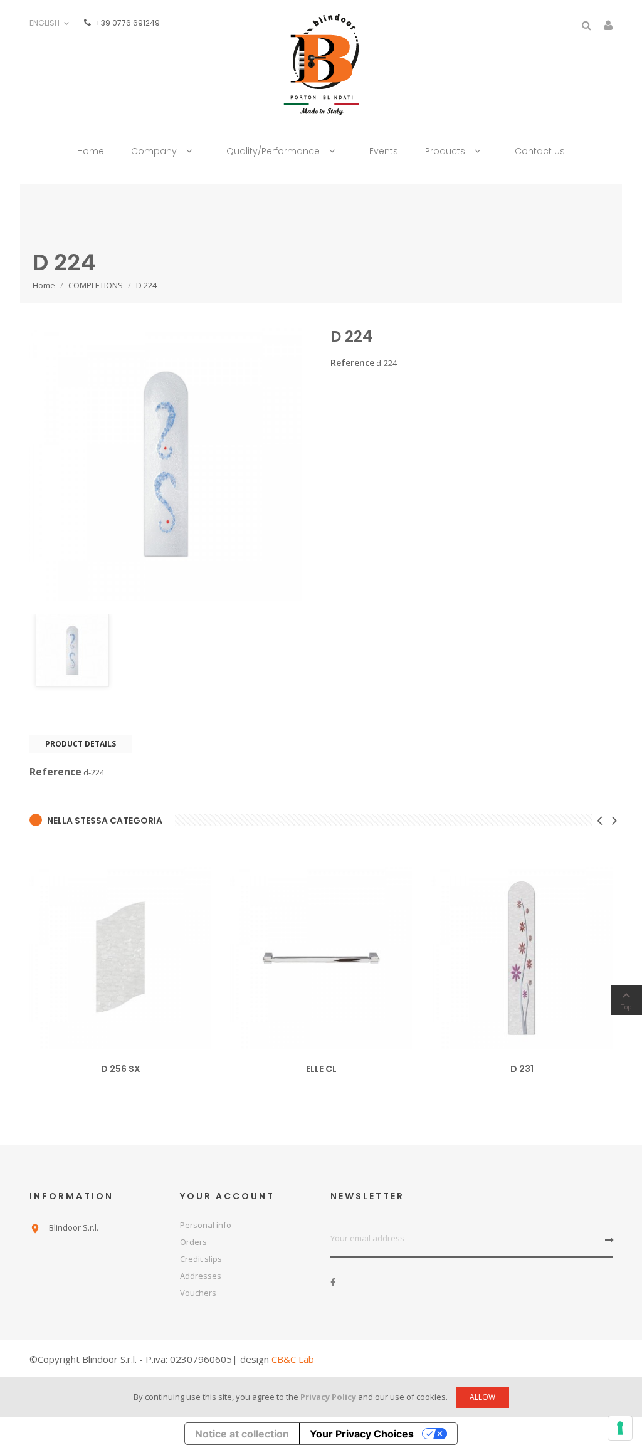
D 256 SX (120, 1069)
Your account (227, 1196)
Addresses (200, 1275)
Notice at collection (242, 1433)
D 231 (522, 1069)
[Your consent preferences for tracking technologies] (620, 1428)
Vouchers (198, 1292)
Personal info (205, 1225)
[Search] (586, 25)
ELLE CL (321, 1069)
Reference (352, 363)
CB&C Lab (292, 1359)
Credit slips (201, 1258)
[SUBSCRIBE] (605, 1240)
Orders (193, 1242)
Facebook (332, 1282)
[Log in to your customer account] (608, 26)
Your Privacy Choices (362, 1433)
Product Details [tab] (80, 743)
